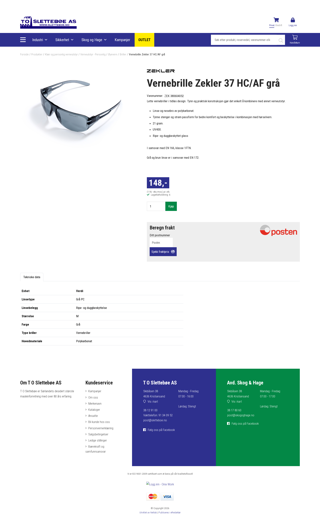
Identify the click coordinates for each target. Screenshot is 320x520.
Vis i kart (153, 401)
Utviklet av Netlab (148, 512)
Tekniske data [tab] (31, 277)
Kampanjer (122, 40)
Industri (37, 40)
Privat (271, 25)
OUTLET (144, 40)
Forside (24, 54)
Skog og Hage (91, 40)
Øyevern (112, 54)
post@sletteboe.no (155, 420)
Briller (123, 54)
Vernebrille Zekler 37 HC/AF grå (147, 54)
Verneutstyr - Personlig (93, 54)
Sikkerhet (62, 40)
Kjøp (171, 206)
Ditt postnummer (160, 235)
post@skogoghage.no (240, 415)
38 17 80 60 (234, 410)
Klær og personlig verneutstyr (61, 54)
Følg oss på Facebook (161, 430)
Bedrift (279, 25)
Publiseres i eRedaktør (170, 512)
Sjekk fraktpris (160, 252)
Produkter (36, 54)
